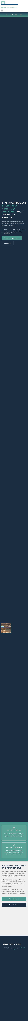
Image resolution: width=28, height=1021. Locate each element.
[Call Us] (7, 14)
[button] (2, 10)
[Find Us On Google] (16, 14)
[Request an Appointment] (20, 14)
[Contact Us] (11, 14)
